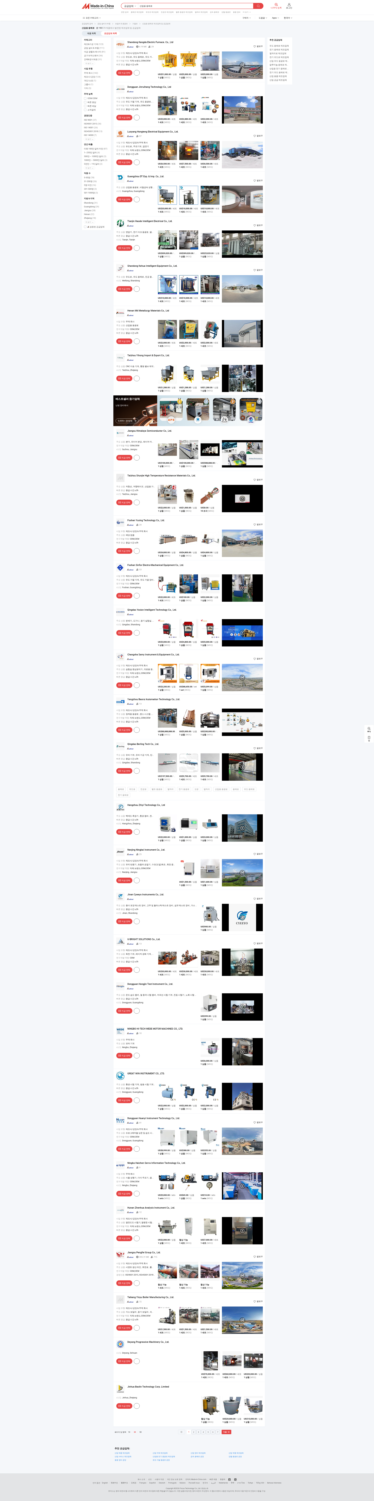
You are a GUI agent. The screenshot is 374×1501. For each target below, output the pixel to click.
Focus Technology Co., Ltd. (190, 1488)
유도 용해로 (249, 789)
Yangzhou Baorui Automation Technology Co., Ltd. (153, 699)
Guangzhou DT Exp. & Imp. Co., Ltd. (145, 176)
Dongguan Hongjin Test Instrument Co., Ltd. (150, 984)
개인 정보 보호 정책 (174, 1479)
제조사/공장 (92, 76)
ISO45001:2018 (93, 131)
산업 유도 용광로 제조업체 (281, 61)
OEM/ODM (92, 98)
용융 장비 (236, 12)
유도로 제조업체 (152, 12)
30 (135, 1432)
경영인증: (120, 1274)
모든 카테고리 (92, 17)
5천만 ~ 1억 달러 (93, 163)
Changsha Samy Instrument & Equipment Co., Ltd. (153, 654)
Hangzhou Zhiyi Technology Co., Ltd (146, 805)
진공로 (143, 789)
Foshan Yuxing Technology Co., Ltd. (146, 520)
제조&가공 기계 (93, 44)
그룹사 (88, 84)
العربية (213, 1483)
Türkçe (250, 1483)
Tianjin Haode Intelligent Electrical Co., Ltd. (149, 221)
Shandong (91, 202)
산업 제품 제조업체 (122, 1453)
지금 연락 (126, 72)
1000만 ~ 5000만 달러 (95, 160)
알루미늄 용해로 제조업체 (281, 64)
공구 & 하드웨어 (93, 55)
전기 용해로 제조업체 (279, 49)
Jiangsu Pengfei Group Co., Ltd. (144, 1252)
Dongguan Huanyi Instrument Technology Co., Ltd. (153, 1118)
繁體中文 (124, 1483)
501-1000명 (91, 192)
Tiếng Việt (260, 1483)
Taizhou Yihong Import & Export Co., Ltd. (148, 355)
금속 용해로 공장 (197, 1456)
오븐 (196, 789)
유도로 (132, 789)
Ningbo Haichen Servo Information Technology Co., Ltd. (156, 1163)
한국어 (205, 1483)
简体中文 (114, 1483)
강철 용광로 (226, 12)
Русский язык (194, 1483)
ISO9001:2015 (92, 123)
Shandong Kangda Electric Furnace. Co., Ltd (150, 42)
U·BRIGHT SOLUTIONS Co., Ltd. (143, 939)
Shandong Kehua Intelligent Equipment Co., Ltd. (152, 265)
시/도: (119, 191)
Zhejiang (90, 218)
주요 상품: (120, 56)
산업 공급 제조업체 (278, 80)
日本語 (133, 1483)
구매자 (245, 17)
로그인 (289, 7)
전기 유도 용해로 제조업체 (281, 72)
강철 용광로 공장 (235, 1456)
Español (152, 1483)
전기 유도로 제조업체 (279, 57)
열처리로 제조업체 (278, 53)
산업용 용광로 (221, 789)
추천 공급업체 (276, 40)
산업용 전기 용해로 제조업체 (282, 68)
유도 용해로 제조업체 (279, 45)
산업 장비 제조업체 (198, 1453)
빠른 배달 (91, 106)
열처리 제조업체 (201, 12)
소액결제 (91, 109)
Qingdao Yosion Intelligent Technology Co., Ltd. (152, 609)
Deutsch (162, 1483)
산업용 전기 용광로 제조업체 (164, 1456)
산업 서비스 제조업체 (123, 1456)
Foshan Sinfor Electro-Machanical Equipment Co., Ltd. (155, 565)
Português (172, 1483)
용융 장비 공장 (120, 1460)
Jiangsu (90, 210)
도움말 (262, 17)
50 (141, 1432)
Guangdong (91, 206)
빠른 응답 (91, 102)
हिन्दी (232, 1483)
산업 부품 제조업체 (236, 1453)
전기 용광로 (184, 789)
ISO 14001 (91, 127)
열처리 (170, 789)
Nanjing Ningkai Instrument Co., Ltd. (146, 849)
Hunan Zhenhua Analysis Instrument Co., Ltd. (151, 1207)
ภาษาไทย (241, 1483)
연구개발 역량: (122, 60)
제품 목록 (91, 33)
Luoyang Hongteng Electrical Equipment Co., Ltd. (152, 131)
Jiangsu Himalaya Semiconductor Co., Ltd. (149, 430)
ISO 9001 (90, 119)
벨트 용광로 (157, 789)
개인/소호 (90, 80)
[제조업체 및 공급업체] (98, 6)
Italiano (183, 1483)
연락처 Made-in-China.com (195, 1479)
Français (142, 1483)
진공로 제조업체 (167, 12)
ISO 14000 (90, 135)
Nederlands (223, 1483)
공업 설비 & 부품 (94, 47)
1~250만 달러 (92, 152)
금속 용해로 (214, 12)
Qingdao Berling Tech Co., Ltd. (143, 744)
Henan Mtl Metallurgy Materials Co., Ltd (148, 310)
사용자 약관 (159, 1479)
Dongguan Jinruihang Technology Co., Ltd (149, 86)
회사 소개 (141, 1479)
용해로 (121, 789)
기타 (87, 88)
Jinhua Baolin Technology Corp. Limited (148, 1386)
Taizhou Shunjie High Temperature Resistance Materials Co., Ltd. (161, 475)
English (105, 1483)
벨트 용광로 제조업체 (184, 12)
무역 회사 (91, 73)
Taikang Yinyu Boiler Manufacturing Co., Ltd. (150, 1297)
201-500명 (90, 188)
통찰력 (222, 1479)
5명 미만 (90, 185)
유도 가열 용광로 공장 (161, 1460)
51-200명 (90, 181)
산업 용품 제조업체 (278, 76)
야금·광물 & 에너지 (94, 51)
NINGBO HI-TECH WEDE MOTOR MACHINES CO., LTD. (155, 1028)
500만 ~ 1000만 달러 (95, 156)
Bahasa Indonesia (274, 1483)
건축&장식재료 (93, 59)
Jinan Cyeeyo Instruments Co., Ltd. (145, 894)
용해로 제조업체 (137, 12)
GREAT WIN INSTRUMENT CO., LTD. (146, 1073)
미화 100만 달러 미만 (95, 148)
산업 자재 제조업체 (160, 1453)
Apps (274, 17)
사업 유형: (120, 53)
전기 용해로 (123, 795)
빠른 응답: (120, 64)
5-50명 (89, 177)
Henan (89, 214)
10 (129, 1432)
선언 (150, 1479)
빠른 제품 (213, 1479)
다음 (225, 1432)
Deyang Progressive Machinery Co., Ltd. (148, 1342)
